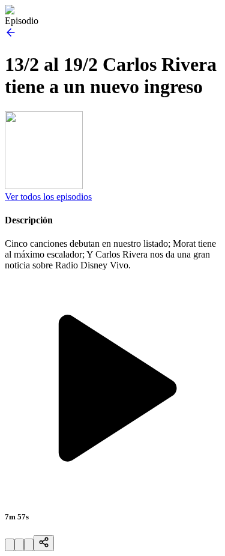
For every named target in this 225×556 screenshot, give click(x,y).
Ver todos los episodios (48, 197)
